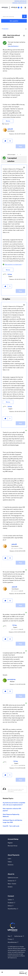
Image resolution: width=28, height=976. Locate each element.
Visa (9, 936)
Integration (5, 28)
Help (19, 7)
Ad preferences (12, 942)
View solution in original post (13, 264)
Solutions (10, 864)
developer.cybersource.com (19, 2)
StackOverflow (12, 908)
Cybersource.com (13, 877)
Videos (10, 861)
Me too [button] (8, 121)
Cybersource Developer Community (5, 7)
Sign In (22, 7)
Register (10, 842)
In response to (17, 548)
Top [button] (2, 972)
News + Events (12, 883)
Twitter (10, 899)
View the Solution (13, 46)
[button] (5, 141)
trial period (6, 123)
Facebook (10, 902)
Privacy (10, 939)
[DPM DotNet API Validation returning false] (17, 154)
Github (10, 905)
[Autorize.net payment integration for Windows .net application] (20, 154)
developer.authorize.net (20, 1)
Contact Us (11, 880)
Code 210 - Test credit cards (11, 826)
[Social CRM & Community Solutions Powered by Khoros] (22, 972)
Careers (10, 886)
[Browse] (24, 7)
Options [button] (26, 28)
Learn (9, 858)
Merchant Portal (12, 845)
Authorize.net (18, 936)
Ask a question (14, 21)
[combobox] (14, 16)
